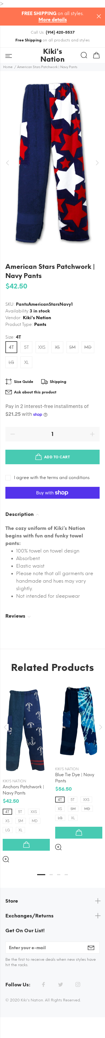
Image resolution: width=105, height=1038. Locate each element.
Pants (40, 324)
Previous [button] (5, 727)
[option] (52, 163)
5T (26, 347)
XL (26, 362)
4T (11, 347)
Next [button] (100, 727)
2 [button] (51, 874)
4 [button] (66, 874)
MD (88, 347)
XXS (42, 347)
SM (72, 347)
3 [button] (58, 874)
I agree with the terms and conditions (52, 477)
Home (8, 67)
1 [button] (41, 874)
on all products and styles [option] (52, 40)
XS (57, 347)
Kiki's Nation (37, 317)
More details (52, 19)
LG (11, 362)
